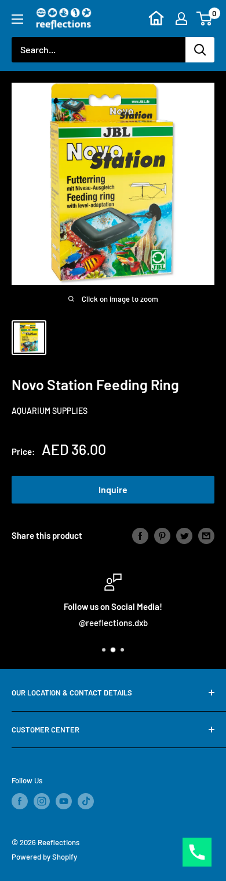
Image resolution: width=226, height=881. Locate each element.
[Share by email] (206, 535)
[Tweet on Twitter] (184, 535)
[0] (205, 18)
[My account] (181, 18)
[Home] (156, 18)
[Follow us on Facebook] (20, 801)
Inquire (113, 489)
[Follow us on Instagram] (42, 801)
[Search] (199, 49)
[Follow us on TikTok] (86, 801)
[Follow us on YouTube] (64, 801)
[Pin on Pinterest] (162, 535)
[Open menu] (17, 19)
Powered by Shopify (44, 856)
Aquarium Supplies (50, 411)
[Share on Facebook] (140, 535)
